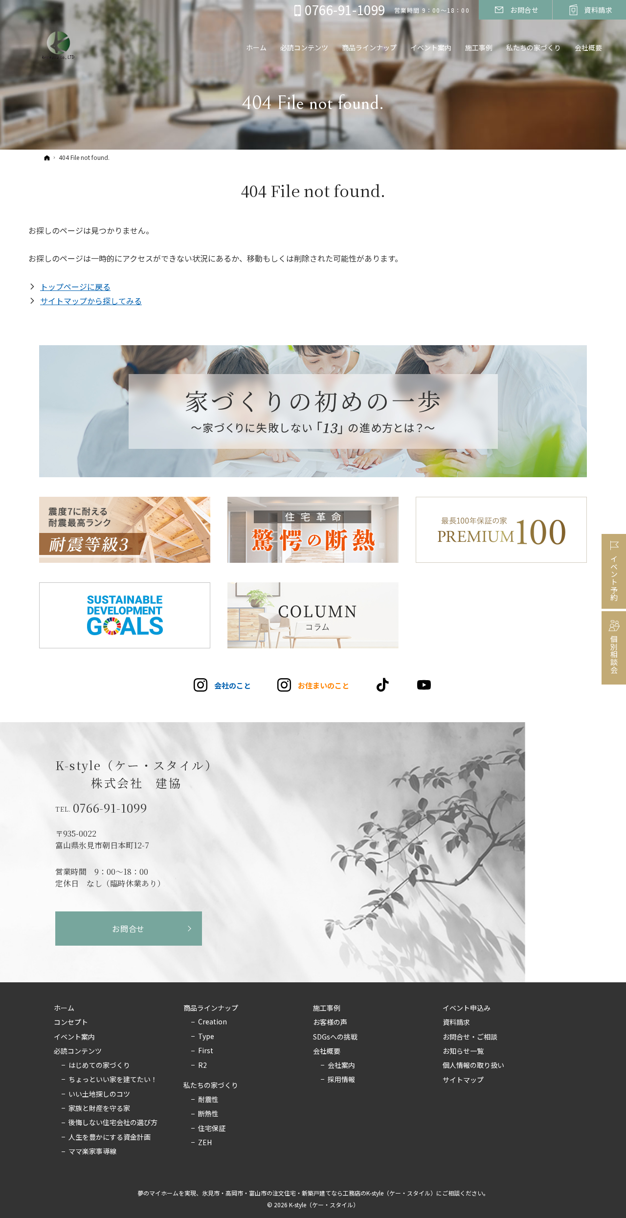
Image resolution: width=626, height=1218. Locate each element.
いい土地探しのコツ (99, 1094)
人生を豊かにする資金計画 (109, 1137)
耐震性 (208, 1099)
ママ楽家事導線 (92, 1151)
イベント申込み (467, 1008)
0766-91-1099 (110, 807)
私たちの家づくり (210, 1085)
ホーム (64, 1008)
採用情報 (341, 1079)
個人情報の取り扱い (473, 1065)
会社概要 (326, 1051)
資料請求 (456, 1022)
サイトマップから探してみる (91, 301)
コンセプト (71, 1022)
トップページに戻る (75, 286)
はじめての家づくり (99, 1065)
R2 (202, 1065)
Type (206, 1036)
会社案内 (341, 1065)
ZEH (205, 1142)
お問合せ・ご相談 (470, 1037)
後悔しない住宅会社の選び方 (112, 1122)
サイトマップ (463, 1080)
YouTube (424, 685)
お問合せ (128, 928)
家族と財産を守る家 (99, 1108)
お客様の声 (330, 1022)
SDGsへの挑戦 (335, 1037)
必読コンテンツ (78, 1051)
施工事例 (326, 1008)
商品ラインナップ (210, 1008)
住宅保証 (211, 1128)
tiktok (383, 685)
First (205, 1050)
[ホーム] (47, 157)
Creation (212, 1022)
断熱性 (208, 1113)
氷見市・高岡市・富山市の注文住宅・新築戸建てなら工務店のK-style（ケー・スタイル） (319, 1193)
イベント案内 (74, 1037)
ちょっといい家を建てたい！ (112, 1079)
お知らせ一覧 (463, 1051)
